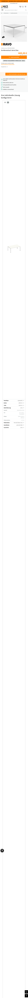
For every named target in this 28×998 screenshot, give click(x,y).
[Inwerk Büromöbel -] (2, 13)
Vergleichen (3, 66)
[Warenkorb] (25, 6)
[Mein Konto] (23, 6)
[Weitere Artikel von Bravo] (6, 44)
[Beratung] (26, 992)
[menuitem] (2, 10)
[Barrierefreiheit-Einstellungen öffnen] (2, 850)
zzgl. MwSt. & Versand (23, 55)
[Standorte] (26, 995)
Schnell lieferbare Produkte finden (7, 64)
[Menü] (2, 10)
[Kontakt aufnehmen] (20, 6)
